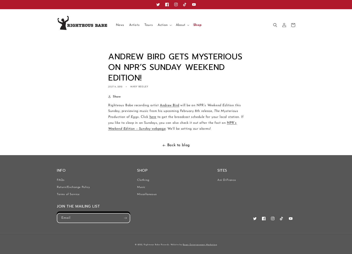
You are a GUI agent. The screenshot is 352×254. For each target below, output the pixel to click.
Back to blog (178, 145)
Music (141, 187)
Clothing (143, 180)
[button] (164, 25)
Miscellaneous (147, 194)
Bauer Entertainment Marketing (200, 245)
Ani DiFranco (226, 180)
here (153, 117)
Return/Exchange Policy (73, 187)
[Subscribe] (125, 218)
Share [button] (117, 96)
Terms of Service (68, 194)
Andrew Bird (169, 105)
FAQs (60, 180)
